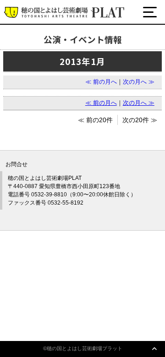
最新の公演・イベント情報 (60, 47)
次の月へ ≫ (138, 81)
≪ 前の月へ (101, 81)
